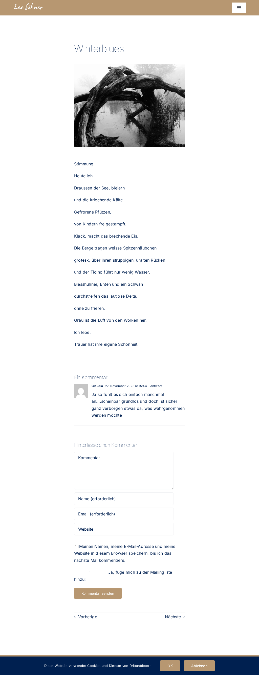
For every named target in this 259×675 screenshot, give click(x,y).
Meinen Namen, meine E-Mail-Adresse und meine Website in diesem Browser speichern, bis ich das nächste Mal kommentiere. (125, 553)
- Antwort (154, 386)
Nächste (173, 616)
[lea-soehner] (28, 4)
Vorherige (87, 616)
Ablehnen (199, 666)
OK (169, 666)
